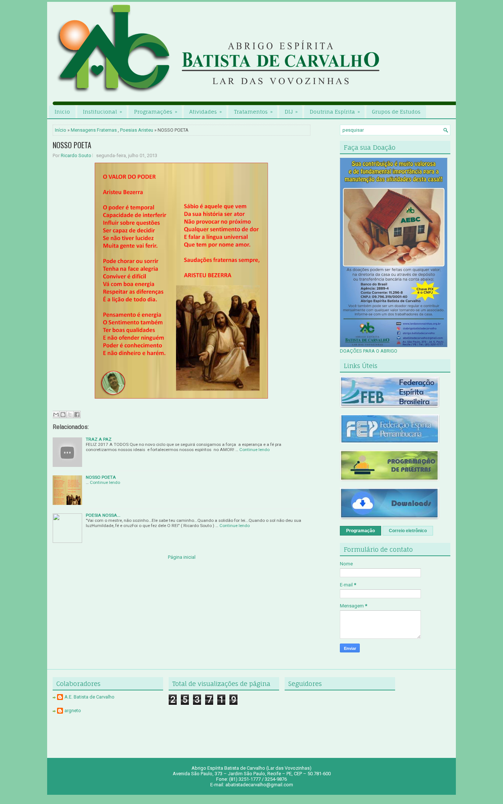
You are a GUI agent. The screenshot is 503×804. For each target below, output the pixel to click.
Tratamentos (253, 111)
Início (60, 130)
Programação (360, 530)
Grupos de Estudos (396, 111)
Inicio (62, 111)
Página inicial (182, 557)
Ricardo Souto (76, 155)
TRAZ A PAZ (99, 439)
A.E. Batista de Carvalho (89, 697)
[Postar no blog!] (63, 414)
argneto (72, 710)
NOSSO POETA (72, 145)
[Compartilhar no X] (70, 414)
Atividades (205, 111)
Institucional (102, 111)
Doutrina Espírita (335, 111)
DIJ (291, 111)
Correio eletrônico (408, 530)
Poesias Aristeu (136, 130)
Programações (155, 111)
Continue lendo (254, 449)
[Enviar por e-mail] (56, 414)
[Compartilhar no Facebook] (77, 414)
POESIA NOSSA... (103, 515)
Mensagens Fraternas (94, 130)
